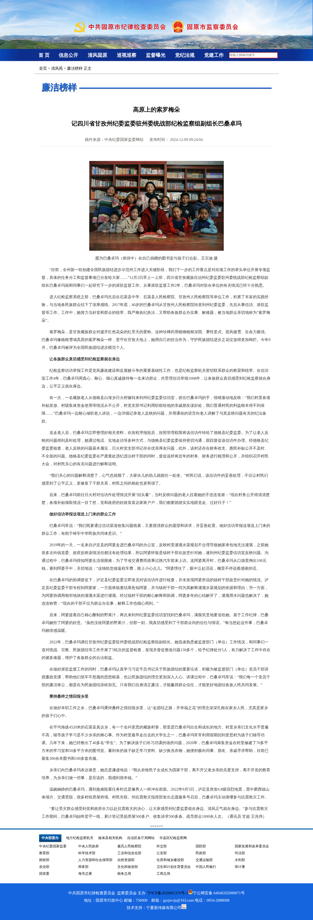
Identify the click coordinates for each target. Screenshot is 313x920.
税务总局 (124, 873)
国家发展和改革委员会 (252, 846)
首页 (43, 68)
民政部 (201, 853)
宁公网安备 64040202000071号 (219, 893)
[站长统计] (183, 908)
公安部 (161, 853)
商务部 (83, 867)
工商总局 (163, 873)
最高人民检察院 (129, 846)
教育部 (44, 853)
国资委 (44, 873)
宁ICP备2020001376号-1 (167, 893)
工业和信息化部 (129, 853)
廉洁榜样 (75, 68)
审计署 (240, 867)
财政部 (44, 860)
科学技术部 (86, 853)
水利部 (240, 860)
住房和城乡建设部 (170, 860)
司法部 (240, 853)
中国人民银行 (206, 867)
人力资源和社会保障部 (95, 860)
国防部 (201, 846)
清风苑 (57, 68)
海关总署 (85, 873)
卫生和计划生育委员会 (173, 867)
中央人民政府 (88, 846)
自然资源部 (125, 860)
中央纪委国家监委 (53, 846)
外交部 (161, 846)
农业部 (44, 867)
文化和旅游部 (127, 867)
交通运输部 (204, 860)
